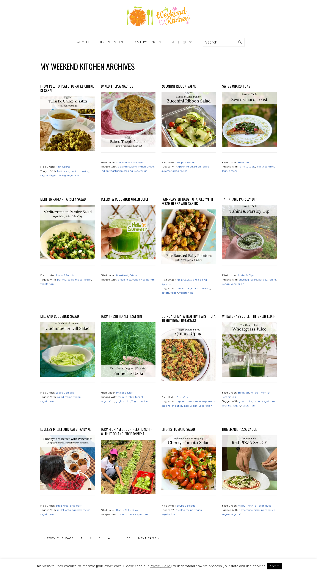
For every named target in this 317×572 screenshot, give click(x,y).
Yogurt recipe (139, 401)
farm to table (247, 166)
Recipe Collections (127, 510)
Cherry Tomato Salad (178, 429)
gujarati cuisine (127, 166)
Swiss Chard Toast (237, 86)
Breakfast (243, 162)
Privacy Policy (161, 566)
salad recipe (201, 166)
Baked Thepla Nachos (117, 86)
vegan (44, 175)
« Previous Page (59, 538)
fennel (139, 396)
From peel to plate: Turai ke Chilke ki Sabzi (67, 88)
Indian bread (146, 166)
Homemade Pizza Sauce (239, 429)
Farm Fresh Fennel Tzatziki (121, 316)
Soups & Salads (186, 162)
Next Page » (148, 538)
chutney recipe (248, 279)
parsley (61, 279)
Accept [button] (274, 566)
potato (165, 292)
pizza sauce (268, 510)
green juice (124, 279)
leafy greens (229, 170)
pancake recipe (81, 510)
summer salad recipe (174, 170)
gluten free (185, 401)
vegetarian (73, 175)
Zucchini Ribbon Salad (179, 86)
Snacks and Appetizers (129, 162)
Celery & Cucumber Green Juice (125, 199)
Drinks (133, 275)
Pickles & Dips (245, 275)
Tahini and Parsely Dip (239, 199)
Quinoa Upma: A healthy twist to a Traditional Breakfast (188, 318)
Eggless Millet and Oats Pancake (65, 429)
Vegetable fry (57, 175)
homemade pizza (249, 510)
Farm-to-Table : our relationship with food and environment (126, 431)
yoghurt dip (123, 401)
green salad (185, 166)
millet (175, 405)
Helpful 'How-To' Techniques (254, 505)
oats (68, 510)
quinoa (184, 405)
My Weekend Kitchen (158, 16)
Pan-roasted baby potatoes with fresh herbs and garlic (187, 201)
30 (129, 538)
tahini (272, 279)
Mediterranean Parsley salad (63, 199)
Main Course (63, 166)
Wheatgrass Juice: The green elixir (249, 316)
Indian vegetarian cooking (73, 171)
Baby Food (62, 505)
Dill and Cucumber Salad (59, 316)
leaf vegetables (265, 166)
